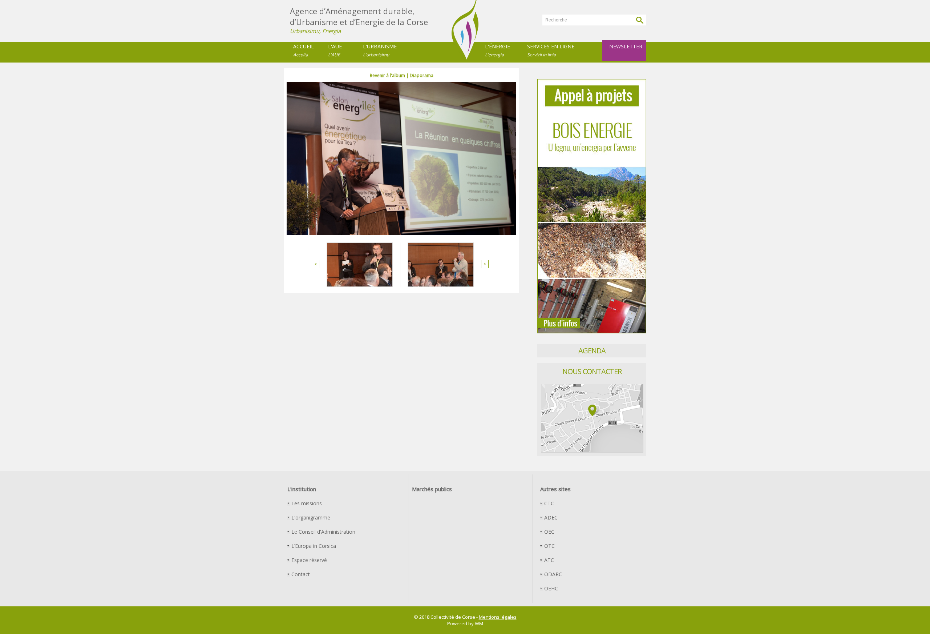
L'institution (301, 489)
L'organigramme (310, 517)
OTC (549, 545)
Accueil (303, 50)
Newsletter (625, 46)
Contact (300, 574)
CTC (548, 503)
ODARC (552, 574)
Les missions (306, 503)
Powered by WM (465, 623)
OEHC (550, 588)
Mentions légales (498, 617)
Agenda (592, 351)
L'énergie (497, 50)
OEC (548, 531)
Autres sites (555, 489)
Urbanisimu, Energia (315, 31)
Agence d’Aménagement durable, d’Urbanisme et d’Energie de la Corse (359, 16)
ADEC (550, 517)
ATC (548, 560)
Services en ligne (550, 50)
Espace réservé (308, 560)
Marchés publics (432, 489)
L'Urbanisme (380, 50)
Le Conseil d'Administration (322, 531)
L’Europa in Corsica (313, 545)
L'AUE (335, 50)
